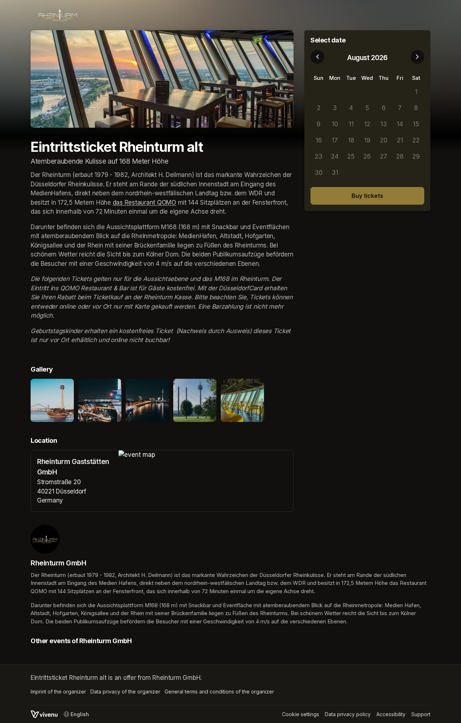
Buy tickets (367, 195)
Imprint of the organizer (58, 691)
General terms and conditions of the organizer (219, 691)
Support (420, 714)
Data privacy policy (348, 714)
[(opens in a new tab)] (205, 455)
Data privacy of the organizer (125, 691)
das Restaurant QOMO (144, 202)
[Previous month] (317, 57)
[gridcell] (318, 92)
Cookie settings (300, 714)
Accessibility (391, 714)
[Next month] (417, 57)
